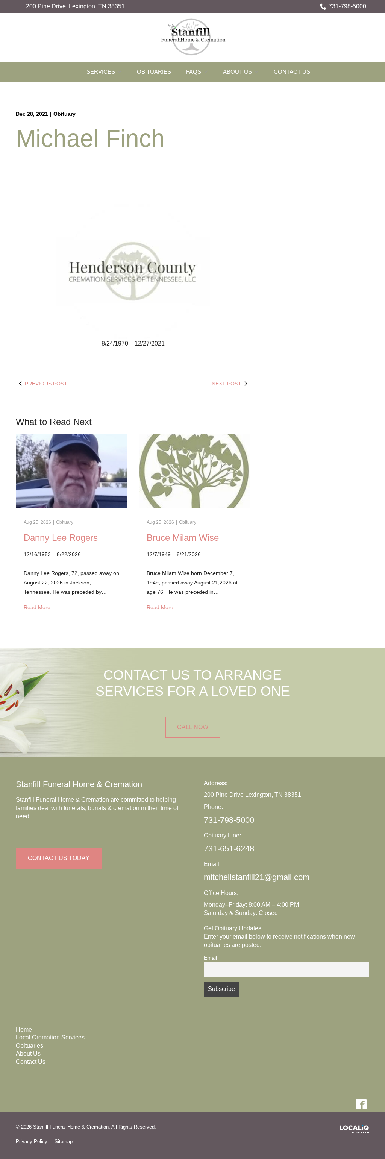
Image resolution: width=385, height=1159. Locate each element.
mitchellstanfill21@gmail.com (256, 877)
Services (100, 71)
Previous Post (46, 384)
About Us (237, 71)
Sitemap (64, 1141)
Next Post (226, 384)
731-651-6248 (229, 848)
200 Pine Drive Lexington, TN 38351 (252, 795)
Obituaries (154, 71)
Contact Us (292, 71)
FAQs (193, 71)
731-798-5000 (347, 6)
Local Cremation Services (50, 1037)
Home (24, 1029)
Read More (37, 607)
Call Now (192, 727)
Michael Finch (90, 138)
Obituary (64, 114)
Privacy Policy (31, 1141)
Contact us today (58, 858)
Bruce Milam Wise (183, 537)
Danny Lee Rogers (61, 537)
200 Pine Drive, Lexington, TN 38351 (75, 6)
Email (210, 958)
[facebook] (361, 1104)
